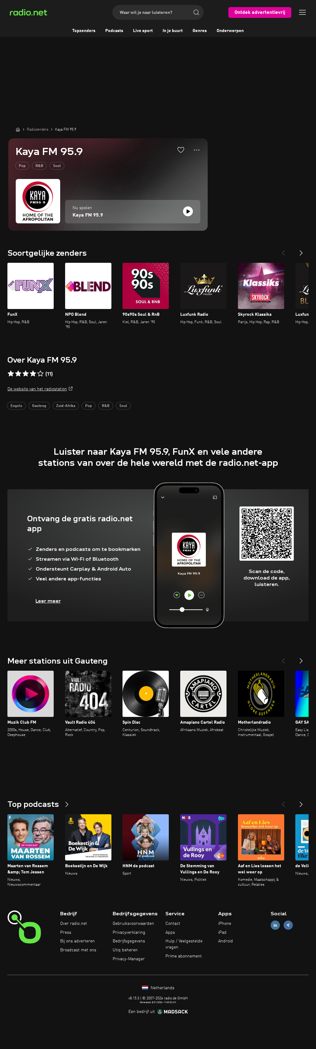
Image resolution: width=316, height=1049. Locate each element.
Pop (22, 166)
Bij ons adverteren (77, 941)
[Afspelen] (188, 211)
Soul (57, 166)
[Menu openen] (302, 12)
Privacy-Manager (129, 959)
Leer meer (48, 601)
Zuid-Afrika (65, 406)
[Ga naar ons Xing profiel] (288, 925)
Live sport (143, 31)
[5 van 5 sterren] (40, 373)
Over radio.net (73, 923)
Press (65, 932)
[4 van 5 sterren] (33, 373)
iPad (222, 932)
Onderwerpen (230, 31)
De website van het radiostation (37, 389)
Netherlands (161, 988)
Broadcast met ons (78, 950)
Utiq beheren (125, 950)
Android (225, 941)
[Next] (301, 250)
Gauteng (39, 406)
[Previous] (283, 250)
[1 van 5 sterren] (11, 373)
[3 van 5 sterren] (25, 373)
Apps (170, 932)
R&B (39, 166)
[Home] (17, 129)
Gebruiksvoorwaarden (133, 923)
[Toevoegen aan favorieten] (181, 150)
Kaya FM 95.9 (88, 215)
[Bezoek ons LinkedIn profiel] (275, 925)
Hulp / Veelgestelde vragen (183, 944)
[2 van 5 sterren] (18, 373)
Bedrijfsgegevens (129, 941)
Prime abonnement (183, 956)
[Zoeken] (196, 12)
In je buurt (173, 31)
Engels (16, 406)
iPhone (224, 923)
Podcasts (114, 31)
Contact (172, 923)
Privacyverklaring (129, 932)
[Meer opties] (196, 150)
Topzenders (83, 31)
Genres (200, 31)
